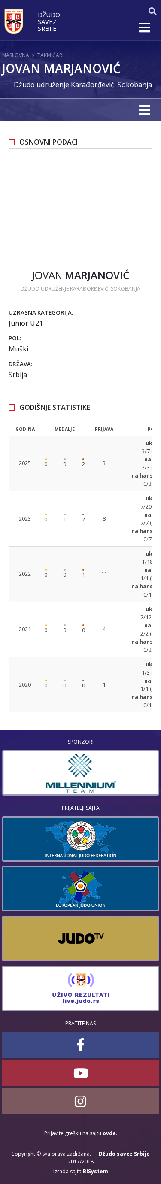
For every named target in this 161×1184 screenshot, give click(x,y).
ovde (109, 1133)
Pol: (15, 338)
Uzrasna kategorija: (41, 312)
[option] (80, 773)
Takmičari (50, 55)
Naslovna (15, 55)
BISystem (95, 1171)
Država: (20, 364)
